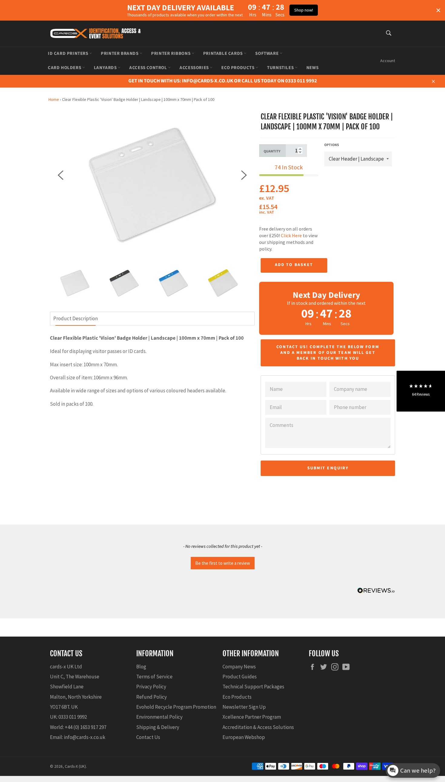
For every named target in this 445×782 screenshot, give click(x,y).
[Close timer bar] (438, 10)
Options (331, 145)
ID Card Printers (68, 53)
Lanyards (106, 68)
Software (267, 53)
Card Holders (65, 68)
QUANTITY (272, 151)
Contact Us (148, 737)
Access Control (148, 68)
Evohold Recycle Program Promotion (176, 707)
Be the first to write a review (222, 563)
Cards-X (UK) (75, 766)
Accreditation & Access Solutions (258, 727)
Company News (239, 666)
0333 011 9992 (72, 717)
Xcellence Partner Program (251, 717)
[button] (222, 562)
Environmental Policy (159, 717)
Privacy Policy (151, 686)
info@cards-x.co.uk (84, 737)
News (312, 68)
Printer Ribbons (171, 53)
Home (53, 99)
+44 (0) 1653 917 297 (85, 727)
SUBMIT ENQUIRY (327, 468)
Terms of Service (154, 676)
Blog (141, 666)
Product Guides (239, 676)
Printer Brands (120, 53)
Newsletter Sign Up (244, 707)
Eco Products (238, 68)
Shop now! (303, 10)
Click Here (291, 235)
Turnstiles (281, 68)
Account (387, 60)
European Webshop (243, 737)
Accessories (195, 68)
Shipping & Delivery (157, 727)
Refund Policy (151, 697)
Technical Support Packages (253, 686)
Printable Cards (223, 53)
